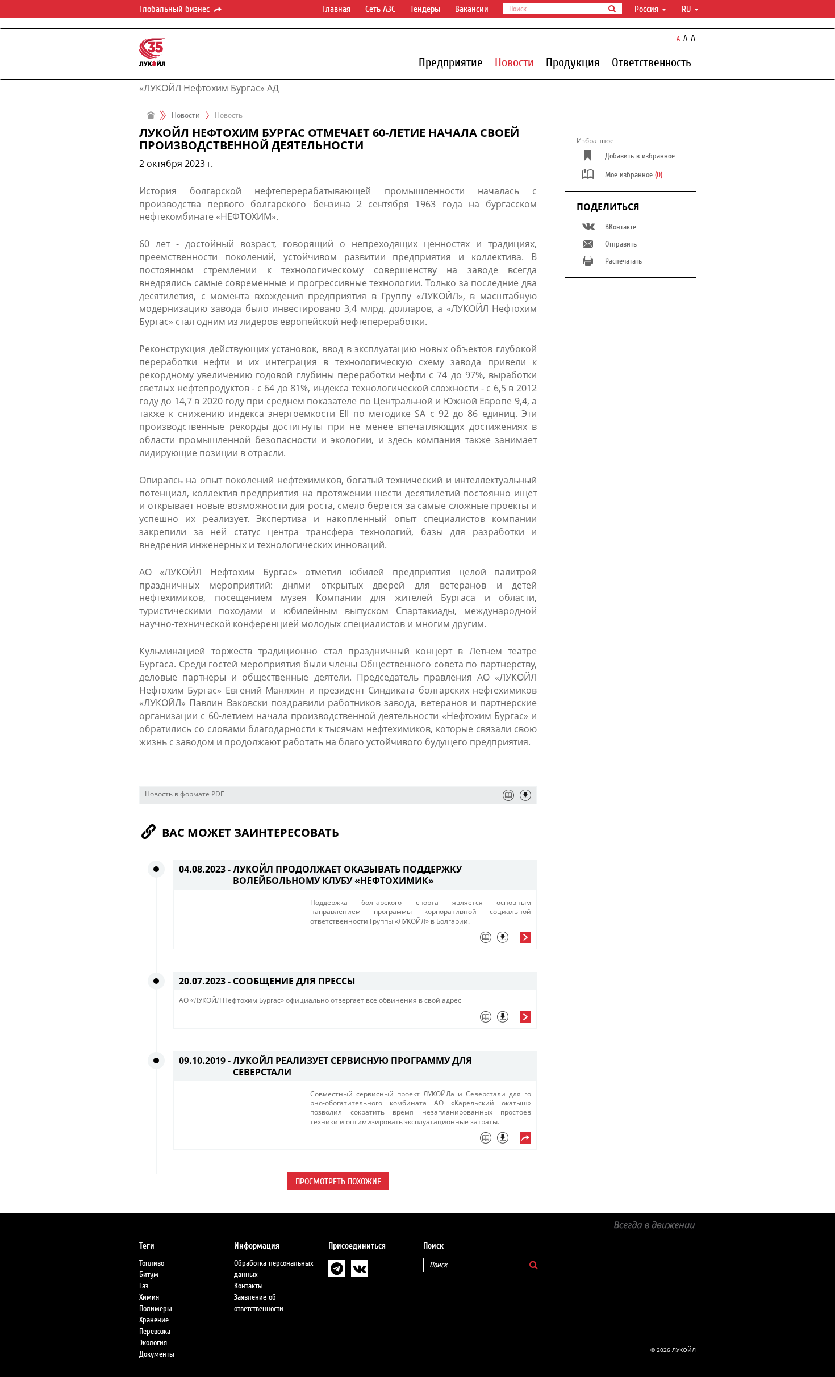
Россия (646, 9)
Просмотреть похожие (338, 1181)
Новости (514, 62)
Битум (148, 1274)
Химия (149, 1297)
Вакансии (472, 9)
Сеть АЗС (380, 9)
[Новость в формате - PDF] (525, 795)
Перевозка (154, 1331)
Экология (153, 1342)
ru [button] (687, 9)
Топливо (151, 1263)
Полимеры (155, 1308)
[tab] (420, 940)
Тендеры (425, 9)
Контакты (248, 1286)
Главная (336, 9)
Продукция (573, 62)
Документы (156, 1354)
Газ (143, 1286)
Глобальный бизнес (175, 9)
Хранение (154, 1320)
